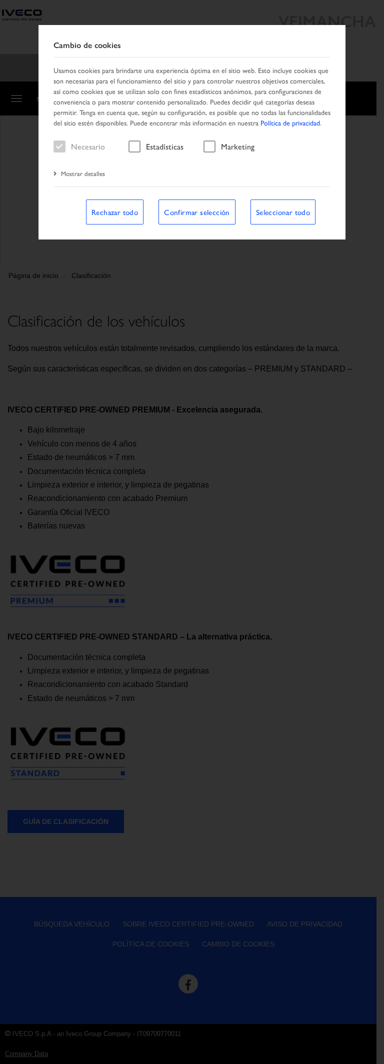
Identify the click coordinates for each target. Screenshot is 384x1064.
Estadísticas (165, 146)
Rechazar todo (115, 211)
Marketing (237, 146)
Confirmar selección (197, 211)
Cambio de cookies (87, 45)
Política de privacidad (290, 123)
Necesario (88, 146)
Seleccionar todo (283, 211)
